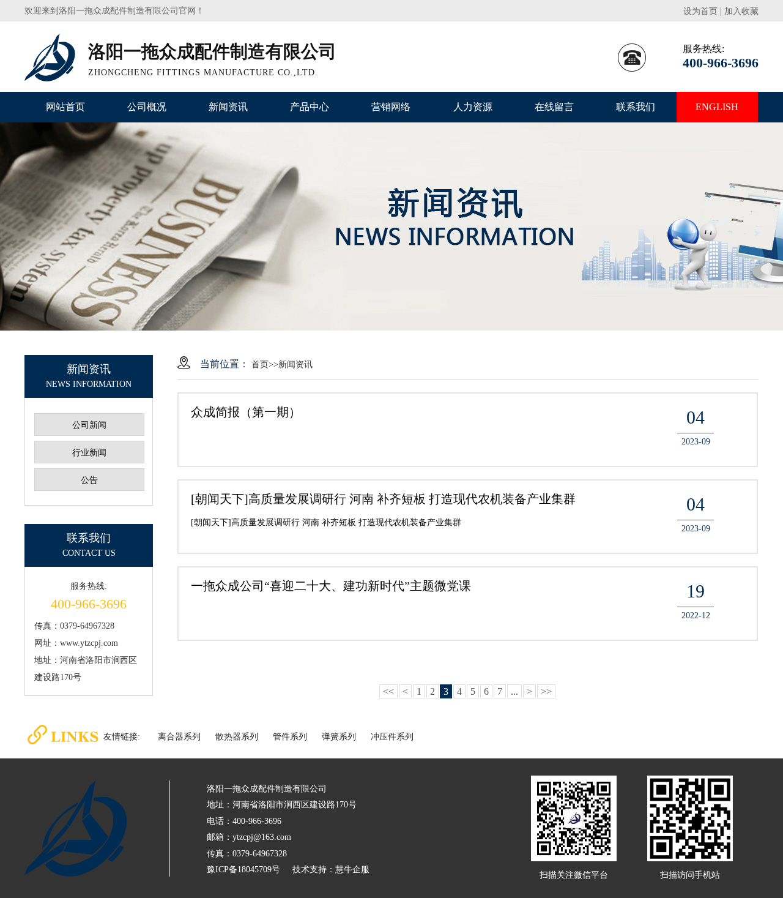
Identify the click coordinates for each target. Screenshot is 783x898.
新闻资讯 (228, 107)
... (514, 691)
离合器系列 (179, 736)
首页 (260, 364)
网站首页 (65, 107)
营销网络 (390, 107)
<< (388, 691)
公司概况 (146, 107)
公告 (89, 480)
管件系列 (290, 736)
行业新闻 (89, 452)
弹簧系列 (339, 736)
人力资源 (472, 107)
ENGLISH (717, 107)
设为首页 (700, 11)
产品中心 (309, 107)
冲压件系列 (392, 736)
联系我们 (635, 107)
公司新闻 (89, 425)
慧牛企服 (352, 869)
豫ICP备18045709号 (243, 869)
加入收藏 (741, 11)
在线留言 (554, 107)
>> (546, 691)
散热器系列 (236, 736)
